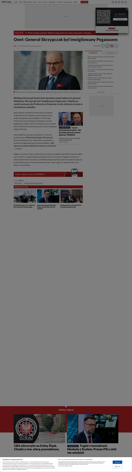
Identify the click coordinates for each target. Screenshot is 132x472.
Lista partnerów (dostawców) (65, 465)
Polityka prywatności (22, 469)
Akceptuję (117, 462)
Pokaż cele (117, 466)
